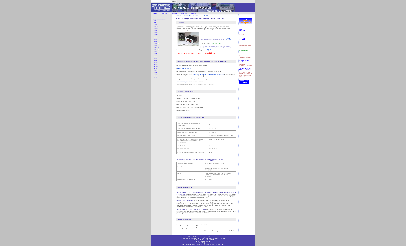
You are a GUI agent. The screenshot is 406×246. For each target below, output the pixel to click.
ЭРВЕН (156, 76)
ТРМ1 (155, 24)
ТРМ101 (156, 39)
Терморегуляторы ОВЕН (159, 19)
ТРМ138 (156, 41)
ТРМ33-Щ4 (156, 51)
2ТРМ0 (156, 20)
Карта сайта (184, 13)
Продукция (174, 13)
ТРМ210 (156, 32)
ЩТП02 (156, 66)
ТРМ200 (156, 26)
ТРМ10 (156, 36)
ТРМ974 (156, 74)
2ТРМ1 (156, 22)
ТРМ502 (156, 70)
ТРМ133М (156, 55)
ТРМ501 (156, 60)
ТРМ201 (156, 28)
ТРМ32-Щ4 (156, 49)
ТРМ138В (156, 43)
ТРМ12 (156, 38)
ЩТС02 (156, 68)
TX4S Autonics (157, 77)
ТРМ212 (156, 34)
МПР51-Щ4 (157, 47)
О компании (164, 13)
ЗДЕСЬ (209, 50)
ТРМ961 (156, 72)
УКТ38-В (156, 62)
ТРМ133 (156, 53)
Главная (155, 13)
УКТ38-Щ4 (156, 64)
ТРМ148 (156, 45)
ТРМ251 (156, 58)
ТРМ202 (156, 30)
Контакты (193, 13)
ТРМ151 (156, 57)
